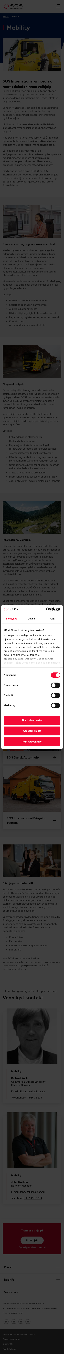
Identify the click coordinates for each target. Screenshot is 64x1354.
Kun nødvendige (32, 741)
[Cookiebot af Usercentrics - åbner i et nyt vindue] (46, 609)
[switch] (55, 685)
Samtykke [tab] (11, 618)
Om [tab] (52, 618)
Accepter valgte (32, 730)
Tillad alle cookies (32, 720)
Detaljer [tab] (32, 618)
